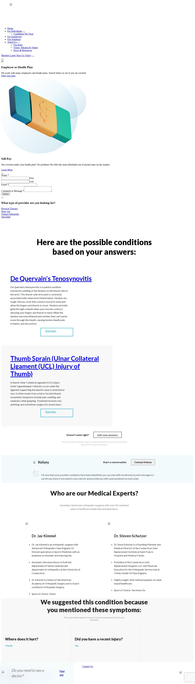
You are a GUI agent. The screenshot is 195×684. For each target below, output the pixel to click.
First (31, 178)
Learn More (7, 170)
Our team (17, 45)
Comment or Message (12, 191)
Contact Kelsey (143, 462)
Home (10, 28)
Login (8, 55)
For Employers (14, 36)
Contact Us (87, 666)
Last (31, 181)
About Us (12, 42)
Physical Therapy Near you (9, 210)
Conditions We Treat (23, 34)
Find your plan (8, 75)
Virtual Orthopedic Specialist (10, 215)
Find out (62, 673)
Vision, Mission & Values (25, 47)
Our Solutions (14, 39)
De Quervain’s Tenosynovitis (51, 278)
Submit (5, 194)
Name (5, 175)
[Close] (2, 59)
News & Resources (22, 50)
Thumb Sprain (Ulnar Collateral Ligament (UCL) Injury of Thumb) (54, 366)
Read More (50, 331)
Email (5, 184)
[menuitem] (100, 28)
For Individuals (14, 31)
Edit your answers (107, 434)
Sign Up (23, 55)
